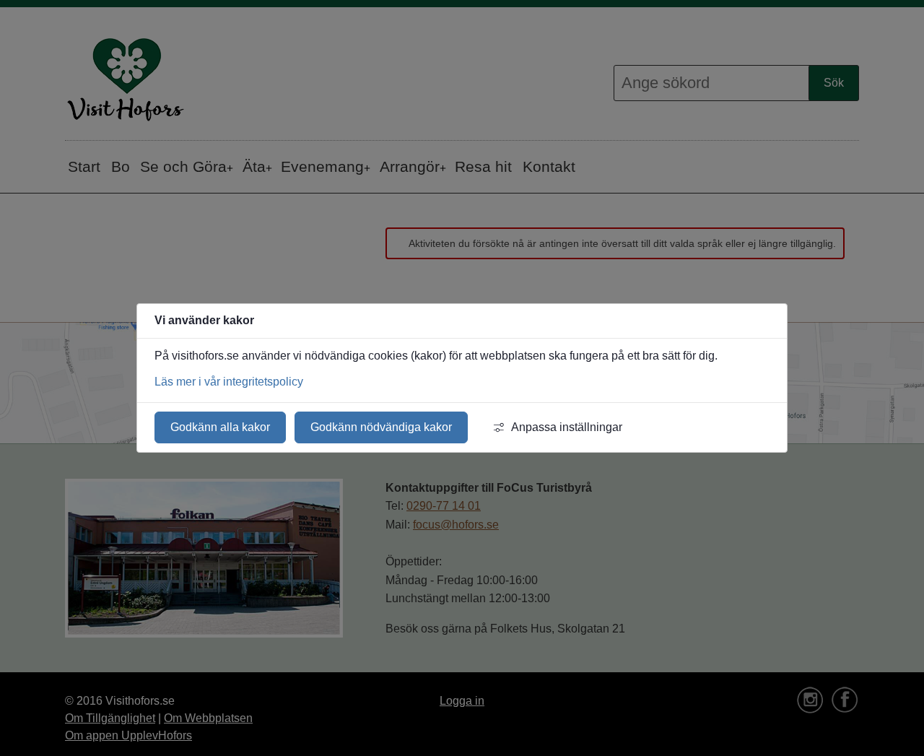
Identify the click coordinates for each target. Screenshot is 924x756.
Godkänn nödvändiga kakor (381, 427)
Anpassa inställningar (566, 427)
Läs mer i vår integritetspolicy (228, 381)
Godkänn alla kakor (220, 427)
